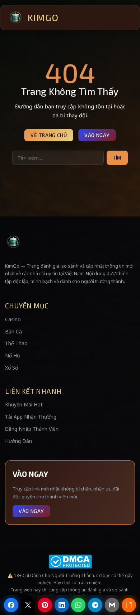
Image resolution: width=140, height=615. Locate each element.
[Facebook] (11, 605)
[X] (28, 605)
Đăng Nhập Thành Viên (32, 428)
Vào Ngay (96, 135)
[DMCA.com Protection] (70, 561)
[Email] (112, 605)
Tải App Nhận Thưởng (30, 416)
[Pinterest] (45, 605)
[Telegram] (95, 605)
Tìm (117, 158)
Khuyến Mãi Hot (24, 404)
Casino (13, 319)
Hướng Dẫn (18, 441)
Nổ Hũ (12, 355)
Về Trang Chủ (49, 135)
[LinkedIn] (62, 605)
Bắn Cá (13, 331)
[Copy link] (129, 605)
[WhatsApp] (78, 605)
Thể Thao (16, 343)
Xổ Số (11, 367)
